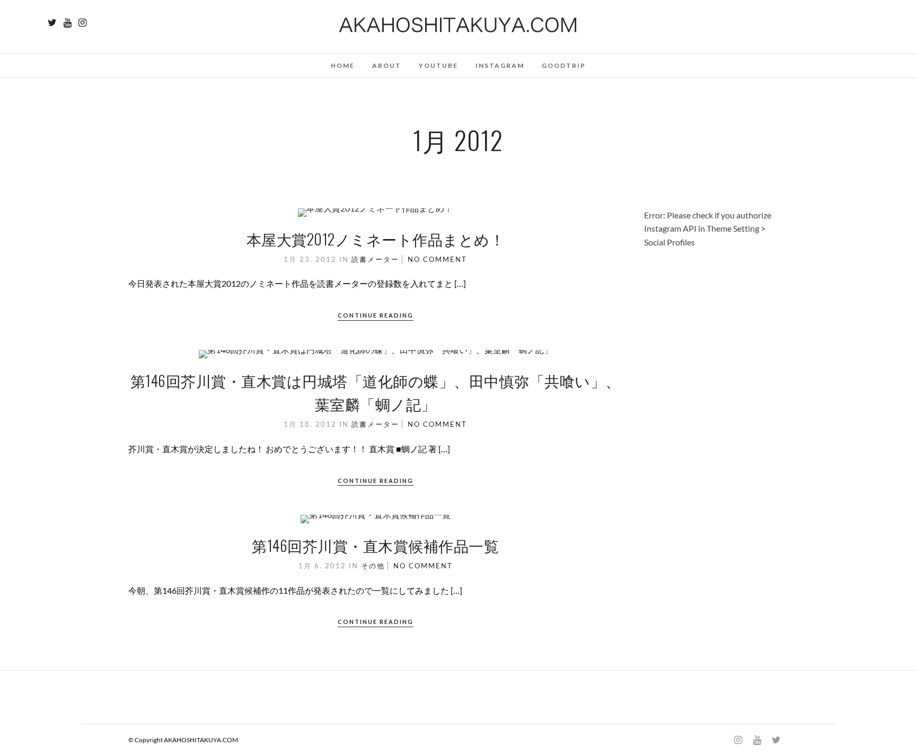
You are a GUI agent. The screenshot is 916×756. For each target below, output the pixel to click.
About (386, 65)
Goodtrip (564, 65)
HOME (343, 65)
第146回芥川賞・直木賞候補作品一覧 (375, 545)
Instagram (499, 65)
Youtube (438, 65)
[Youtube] (68, 23)
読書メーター (375, 259)
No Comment (437, 259)
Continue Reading (375, 315)
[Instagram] (82, 23)
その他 (373, 565)
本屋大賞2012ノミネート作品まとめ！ (375, 239)
